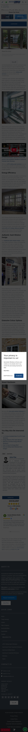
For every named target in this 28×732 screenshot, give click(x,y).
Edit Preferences (8, 375)
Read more (6, 370)
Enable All (19, 375)
